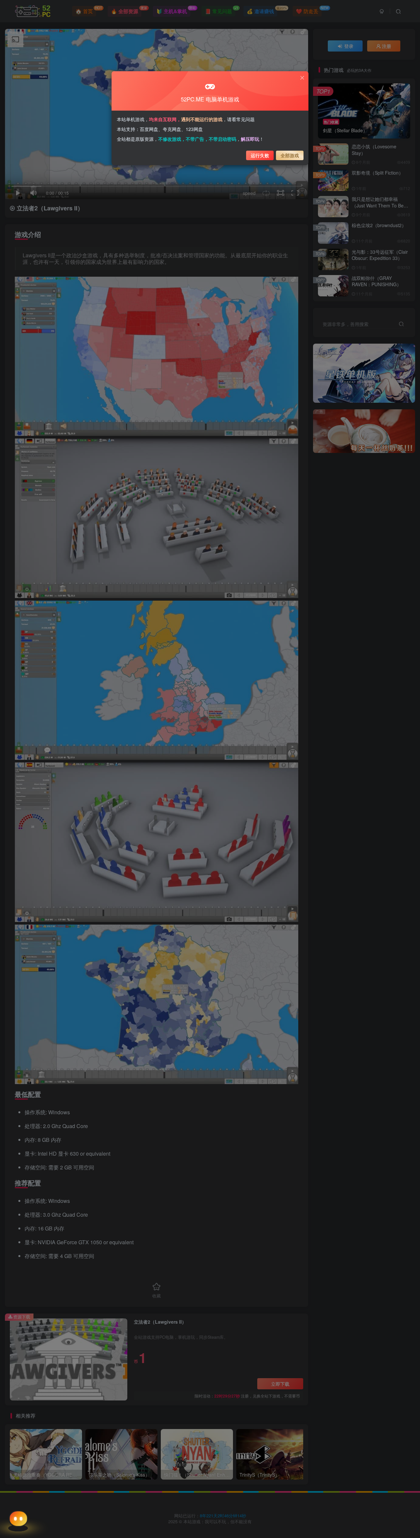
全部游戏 (290, 155)
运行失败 (260, 155)
